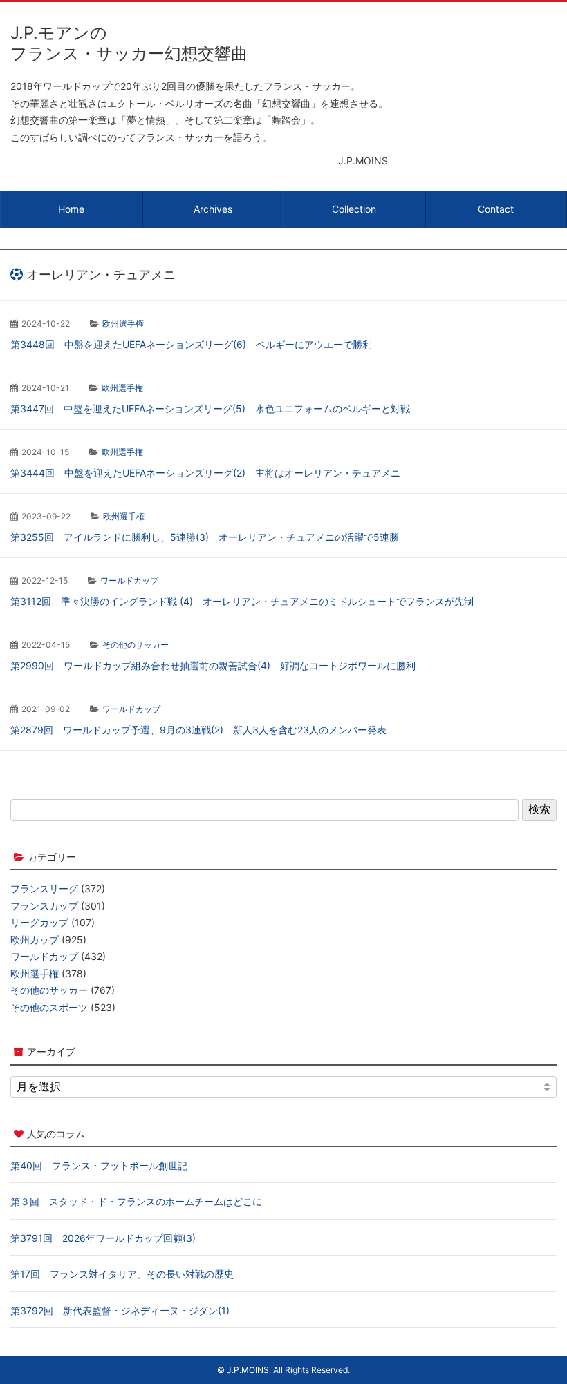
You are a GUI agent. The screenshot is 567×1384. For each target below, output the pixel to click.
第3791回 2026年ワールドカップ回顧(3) (103, 1238)
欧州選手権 (123, 323)
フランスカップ (44, 906)
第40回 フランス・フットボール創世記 (98, 1165)
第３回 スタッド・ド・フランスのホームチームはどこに (136, 1201)
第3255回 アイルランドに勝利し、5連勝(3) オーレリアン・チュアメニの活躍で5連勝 (204, 537)
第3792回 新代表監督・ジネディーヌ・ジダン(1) (120, 1310)
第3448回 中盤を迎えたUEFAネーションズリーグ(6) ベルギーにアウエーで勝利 (191, 344)
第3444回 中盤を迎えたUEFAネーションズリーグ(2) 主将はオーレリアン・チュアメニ (205, 473)
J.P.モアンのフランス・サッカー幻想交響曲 (129, 43)
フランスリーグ (44, 888)
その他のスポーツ (49, 1007)
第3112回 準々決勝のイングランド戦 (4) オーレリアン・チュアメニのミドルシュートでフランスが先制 (242, 601)
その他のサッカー (135, 645)
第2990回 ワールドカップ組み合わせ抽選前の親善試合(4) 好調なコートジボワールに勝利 (213, 665)
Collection (354, 209)
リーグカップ (39, 922)
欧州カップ (34, 939)
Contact (496, 209)
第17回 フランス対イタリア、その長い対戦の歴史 (122, 1274)
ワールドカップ (129, 580)
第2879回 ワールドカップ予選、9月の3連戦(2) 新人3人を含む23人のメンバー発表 (198, 730)
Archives (213, 209)
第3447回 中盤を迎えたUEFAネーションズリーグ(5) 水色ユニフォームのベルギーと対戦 (210, 408)
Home (71, 209)
